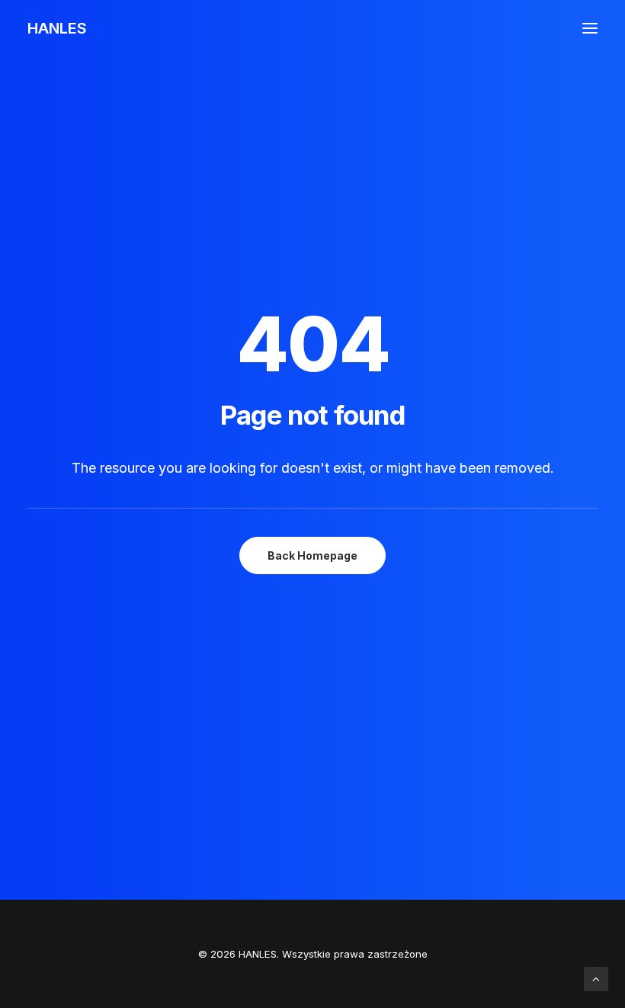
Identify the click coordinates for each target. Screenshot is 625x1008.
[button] (590, 28)
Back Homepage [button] (312, 555)
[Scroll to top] (596, 978)
